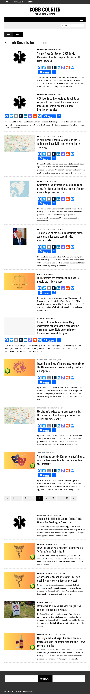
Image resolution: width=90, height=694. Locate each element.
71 (25, 498)
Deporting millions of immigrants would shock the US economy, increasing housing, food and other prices (60, 367)
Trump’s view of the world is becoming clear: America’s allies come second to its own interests (59, 236)
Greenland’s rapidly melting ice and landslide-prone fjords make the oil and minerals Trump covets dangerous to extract (60, 188)
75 (53, 498)
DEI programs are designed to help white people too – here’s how (58, 279)
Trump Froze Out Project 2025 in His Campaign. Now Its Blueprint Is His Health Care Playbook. (58, 57)
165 (67, 498)
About (8, 2)
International (43, 136)
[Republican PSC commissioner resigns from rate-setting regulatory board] (19, 616)
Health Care (42, 50)
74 (46, 498)
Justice (40, 274)
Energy (40, 602)
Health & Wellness (44, 544)
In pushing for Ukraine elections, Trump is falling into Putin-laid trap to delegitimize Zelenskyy (58, 143)
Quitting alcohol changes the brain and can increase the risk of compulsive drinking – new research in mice (61, 641)
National (41, 318)
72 (32, 498)
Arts (39, 453)
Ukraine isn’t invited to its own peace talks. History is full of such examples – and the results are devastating (59, 415)
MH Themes (29, 692)
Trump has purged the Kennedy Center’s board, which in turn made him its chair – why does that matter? (60, 460)
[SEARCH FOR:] (72, 25)
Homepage (30, 2)
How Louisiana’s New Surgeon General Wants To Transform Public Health (60, 549)
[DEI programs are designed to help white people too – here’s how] (19, 288)
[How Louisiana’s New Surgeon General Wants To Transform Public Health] (19, 558)
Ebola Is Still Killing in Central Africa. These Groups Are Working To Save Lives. (59, 520)
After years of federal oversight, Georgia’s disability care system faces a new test (58, 578)
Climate (40, 181)
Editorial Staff (19, 2)
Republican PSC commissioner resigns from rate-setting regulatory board (59, 608)
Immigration (42, 360)
